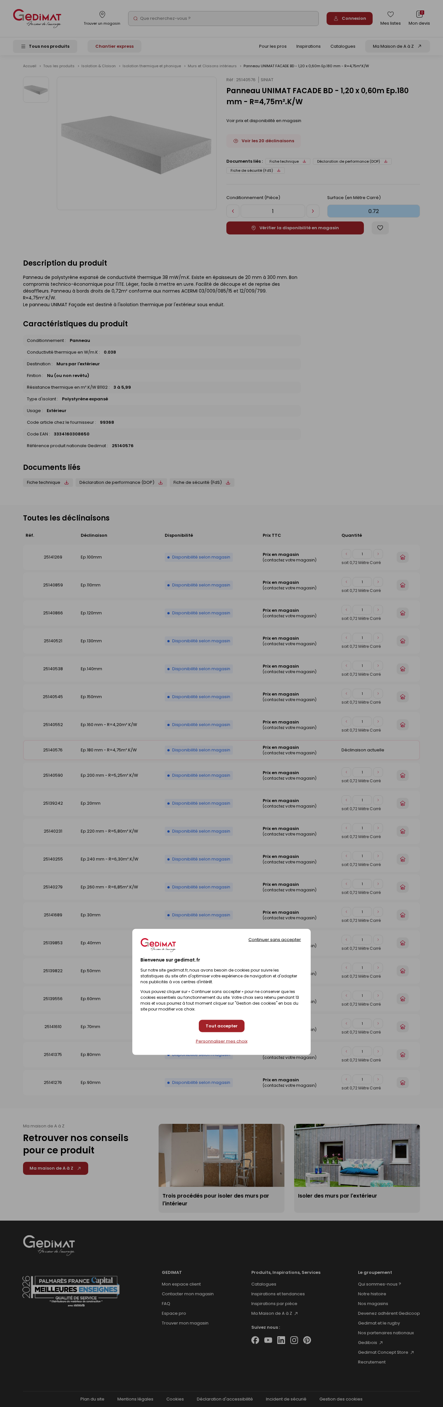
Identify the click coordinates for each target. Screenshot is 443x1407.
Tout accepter (222, 1026)
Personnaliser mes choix (221, 1041)
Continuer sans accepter (274, 939)
